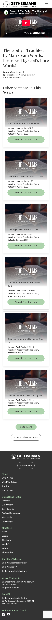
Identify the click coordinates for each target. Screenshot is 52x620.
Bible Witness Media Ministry (14, 563)
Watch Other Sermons (26, 437)
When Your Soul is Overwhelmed (23, 123)
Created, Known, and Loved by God (25, 395)
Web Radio (7, 517)
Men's (4, 532)
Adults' (5, 548)
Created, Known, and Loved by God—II (25, 341)
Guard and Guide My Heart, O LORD (25, 176)
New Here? (26, 465)
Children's (6, 540)
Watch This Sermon (26, 139)
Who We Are (7, 478)
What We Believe (9, 482)
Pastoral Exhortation (11, 513)
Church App (7, 521)
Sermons (6, 500)
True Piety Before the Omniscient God (24, 284)
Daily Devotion (8, 509)
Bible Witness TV (9, 567)
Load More (26, 427)
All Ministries (7, 552)
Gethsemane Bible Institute (14, 571)
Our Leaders (7, 490)
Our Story (6, 486)
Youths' (5, 544)
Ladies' (5, 536)
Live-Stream (7, 505)
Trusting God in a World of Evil (22, 229)
